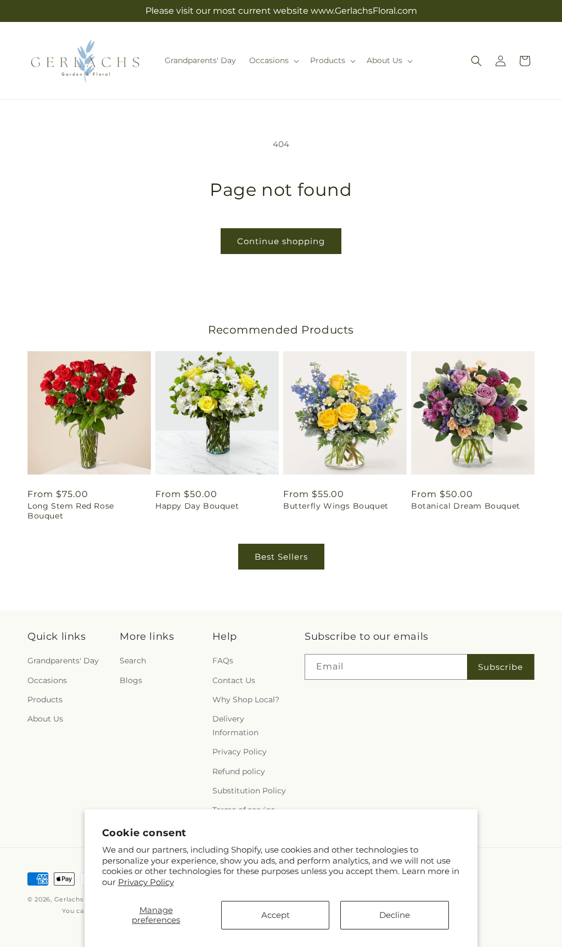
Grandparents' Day (63, 661)
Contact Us (233, 680)
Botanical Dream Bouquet (465, 506)
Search (133, 661)
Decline (394, 915)
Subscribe (500, 667)
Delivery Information (235, 725)
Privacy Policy (146, 882)
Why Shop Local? (245, 699)
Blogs (131, 680)
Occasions (47, 680)
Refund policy (238, 771)
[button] (273, 60)
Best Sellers (281, 556)
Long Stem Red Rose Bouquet (70, 511)
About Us (45, 719)
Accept (275, 915)
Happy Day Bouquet (197, 506)
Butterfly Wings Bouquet (336, 506)
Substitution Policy (249, 791)
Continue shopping (281, 241)
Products (45, 699)
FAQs (222, 661)
